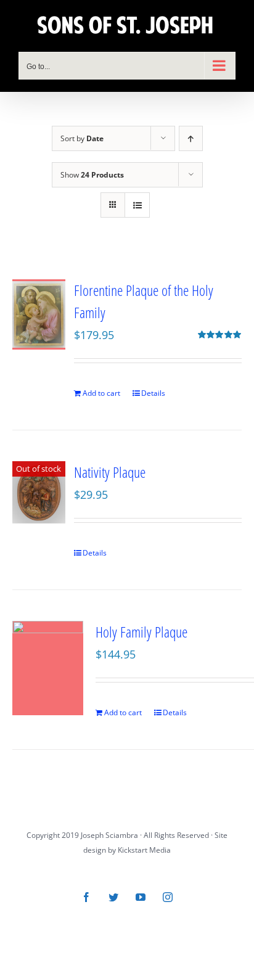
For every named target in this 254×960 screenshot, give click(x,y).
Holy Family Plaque (141, 632)
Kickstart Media (144, 850)
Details (153, 393)
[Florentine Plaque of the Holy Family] (38, 314)
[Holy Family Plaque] (47, 668)
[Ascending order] (191, 138)
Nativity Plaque (109, 472)
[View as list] (137, 205)
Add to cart (101, 393)
